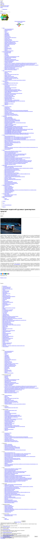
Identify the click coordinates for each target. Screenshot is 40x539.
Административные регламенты (10, 124)
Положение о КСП (8, 106)
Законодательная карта (9, 191)
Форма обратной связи (9, 181)
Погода (3, 300)
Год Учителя (4, 312)
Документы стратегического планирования (12, 120)
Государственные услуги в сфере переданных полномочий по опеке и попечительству (20, 139)
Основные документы (8, 123)
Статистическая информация (10, 101)
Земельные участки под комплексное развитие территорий (15, 163)
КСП (3, 105)
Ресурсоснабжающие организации (11, 182)
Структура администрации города (11, 84)
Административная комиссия (7, 302)
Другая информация (8, 145)
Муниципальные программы (10, 121)
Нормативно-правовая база (9, 190)
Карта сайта (7, 199)
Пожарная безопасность (6, 333)
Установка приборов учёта (7, 342)
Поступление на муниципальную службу (12, 56)
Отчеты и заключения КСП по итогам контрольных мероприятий (16, 110)
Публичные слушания (6, 339)
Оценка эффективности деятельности (11, 91)
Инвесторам (4, 165)
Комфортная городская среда (7, 319)
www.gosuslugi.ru (17, 264)
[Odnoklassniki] (2, 273)
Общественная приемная (9, 103)
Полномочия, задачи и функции (10, 94)
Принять (36, 536)
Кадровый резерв (8, 52)
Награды (6, 369)
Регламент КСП (7, 108)
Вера (3, 306)
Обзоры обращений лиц (9, 508)
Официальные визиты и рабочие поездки (12, 425)
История (6, 30)
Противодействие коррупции (10, 44)
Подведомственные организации (10, 87)
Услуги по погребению (9, 148)
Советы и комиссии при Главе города (11, 82)
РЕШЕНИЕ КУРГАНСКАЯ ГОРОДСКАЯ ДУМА (13, 127)
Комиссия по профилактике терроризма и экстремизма (12, 318)
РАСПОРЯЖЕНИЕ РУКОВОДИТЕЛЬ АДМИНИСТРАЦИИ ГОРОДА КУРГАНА (19, 133)
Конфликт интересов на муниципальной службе (13, 66)
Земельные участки (5, 315)
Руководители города (8, 40)
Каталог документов (8, 444)
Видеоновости (7, 368)
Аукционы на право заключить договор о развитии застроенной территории (18, 160)
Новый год (4, 327)
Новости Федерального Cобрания (11, 69)
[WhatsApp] (7, 273)
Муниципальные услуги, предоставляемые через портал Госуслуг (16, 137)
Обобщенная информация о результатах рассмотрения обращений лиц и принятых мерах (20, 189)
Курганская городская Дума (7, 288)
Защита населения (8, 92)
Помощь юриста (5, 335)
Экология (4, 344)
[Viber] (8, 273)
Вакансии (6, 53)
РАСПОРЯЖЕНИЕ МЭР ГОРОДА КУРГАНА (13, 132)
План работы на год (8, 109)
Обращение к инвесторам (9, 167)
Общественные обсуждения (7, 328)
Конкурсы (6, 54)
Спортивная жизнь (5, 290)
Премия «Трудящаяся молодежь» (10, 43)
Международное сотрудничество (8, 321)
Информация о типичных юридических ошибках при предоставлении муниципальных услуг (21, 147)
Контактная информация (9, 61)
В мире (3, 305)
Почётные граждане (8, 39)
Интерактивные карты (9, 195)
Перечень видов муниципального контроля (12, 141)
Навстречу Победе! (5, 301)
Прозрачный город (8, 47)
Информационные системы (9, 98)
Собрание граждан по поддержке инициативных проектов (15, 80)
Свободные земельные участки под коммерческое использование (16, 162)
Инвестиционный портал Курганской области (13, 179)
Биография (6, 406)
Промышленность (5, 337)
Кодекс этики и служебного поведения (11, 115)
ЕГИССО (6, 104)
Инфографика (7, 34)
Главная (3, 201)
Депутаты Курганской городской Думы (12, 74)
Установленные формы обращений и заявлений (13, 90)
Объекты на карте (8, 88)
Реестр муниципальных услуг (10, 135)
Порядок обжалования (9, 445)
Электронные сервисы (9, 143)
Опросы (6, 49)
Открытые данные (5, 193)
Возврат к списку (3, 277)
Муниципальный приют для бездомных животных (11, 324)
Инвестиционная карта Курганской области (12, 488)
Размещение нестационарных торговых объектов (13, 158)
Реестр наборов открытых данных (11, 194)
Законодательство (8, 58)
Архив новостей (5, 346)
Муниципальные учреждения (7, 323)
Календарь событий (8, 48)
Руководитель (7, 107)
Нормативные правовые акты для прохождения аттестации (15, 122)
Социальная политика (6, 297)
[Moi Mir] (4, 273)
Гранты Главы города (6, 295)
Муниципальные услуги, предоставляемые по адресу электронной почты (18, 136)
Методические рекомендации (10, 67)
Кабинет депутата (8, 75)
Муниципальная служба (6, 51)
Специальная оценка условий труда (11, 114)
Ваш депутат (7, 73)
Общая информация (8, 29)
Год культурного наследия (7, 310)
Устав (6, 31)
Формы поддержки (8, 177)
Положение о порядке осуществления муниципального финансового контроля (19, 111)
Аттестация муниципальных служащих (12, 60)
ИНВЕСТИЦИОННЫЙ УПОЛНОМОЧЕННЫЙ (13, 166)
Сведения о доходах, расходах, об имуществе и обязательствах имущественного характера (21, 63)
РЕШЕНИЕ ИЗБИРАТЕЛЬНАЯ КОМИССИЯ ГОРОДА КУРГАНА (17, 134)
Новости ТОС (5, 325)
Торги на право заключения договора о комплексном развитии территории (18, 161)
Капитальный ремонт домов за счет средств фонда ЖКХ (15, 154)
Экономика (7, 33)
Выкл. (8, 5)
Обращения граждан (6, 185)
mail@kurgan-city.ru (6, 526)
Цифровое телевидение (6, 343)
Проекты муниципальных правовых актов (12, 89)
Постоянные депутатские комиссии (11, 77)
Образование (4, 292)
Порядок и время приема (9, 187)
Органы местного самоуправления (8, 330)
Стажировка (7, 55)
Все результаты (3, 13)
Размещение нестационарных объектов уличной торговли (15, 159)
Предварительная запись (9, 144)
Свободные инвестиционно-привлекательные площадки (15, 176)
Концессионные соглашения (10, 156)
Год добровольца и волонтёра (7, 309)
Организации (7, 35)
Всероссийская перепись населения (8, 307)
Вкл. (6, 5)
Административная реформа (10, 96)
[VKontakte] (1, 273)
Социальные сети (8, 192)
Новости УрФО (5, 326)
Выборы (3, 308)
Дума (3, 70)
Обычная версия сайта (4, 6)
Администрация (5, 83)
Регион (3, 341)
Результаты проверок (8, 97)
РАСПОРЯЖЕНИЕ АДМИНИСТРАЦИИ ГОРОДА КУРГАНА (16, 130)
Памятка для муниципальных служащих (12, 68)
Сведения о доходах (8, 112)
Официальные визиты (6, 331)
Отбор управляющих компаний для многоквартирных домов (15, 153)
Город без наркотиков (6, 298)
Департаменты (7, 86)
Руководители (7, 85)
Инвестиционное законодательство (11, 174)
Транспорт (4, 294)
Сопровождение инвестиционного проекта (12, 175)
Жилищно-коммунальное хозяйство (8, 296)
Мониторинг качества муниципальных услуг (13, 142)
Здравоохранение (5, 314)
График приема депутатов (9, 76)
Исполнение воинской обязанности (8, 317)
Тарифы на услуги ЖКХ (9, 125)
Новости (6, 72)
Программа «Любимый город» (10, 42)
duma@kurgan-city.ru (6, 529)
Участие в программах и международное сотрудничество (15, 100)
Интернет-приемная (8, 79)
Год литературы (5, 311)
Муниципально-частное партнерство (11, 183)
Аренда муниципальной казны (10, 470)
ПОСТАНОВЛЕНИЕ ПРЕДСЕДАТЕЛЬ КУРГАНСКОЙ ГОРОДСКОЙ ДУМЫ (19, 129)
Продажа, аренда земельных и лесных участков (13, 151)
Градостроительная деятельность (10, 37)
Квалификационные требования (10, 57)
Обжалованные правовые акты (10, 118)
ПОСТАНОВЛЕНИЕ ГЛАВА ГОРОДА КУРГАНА (14, 128)
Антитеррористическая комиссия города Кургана (13, 93)
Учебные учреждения (8, 62)
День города (4, 313)
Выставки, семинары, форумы (10, 178)
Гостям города (7, 38)
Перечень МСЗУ (7, 149)
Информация (4, 9)
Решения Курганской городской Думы (11, 78)
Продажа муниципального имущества (11, 469)
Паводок (4, 332)
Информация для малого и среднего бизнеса (10, 316)
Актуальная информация (6, 204)
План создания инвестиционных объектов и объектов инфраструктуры (17, 173)
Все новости (4, 286)
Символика (7, 32)
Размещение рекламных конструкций (11, 155)
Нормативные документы (9, 113)
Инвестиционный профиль (9, 184)
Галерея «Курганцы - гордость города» (11, 41)
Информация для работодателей (10, 59)
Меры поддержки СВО (9, 140)
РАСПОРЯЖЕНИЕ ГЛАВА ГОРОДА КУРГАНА (13, 131)
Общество (4, 329)
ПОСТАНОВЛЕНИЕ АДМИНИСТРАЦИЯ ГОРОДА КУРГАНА (16, 126)
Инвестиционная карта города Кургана (12, 172)
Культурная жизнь (5, 291)
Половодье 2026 (5, 334)
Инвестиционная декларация (10, 489)
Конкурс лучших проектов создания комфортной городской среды (14, 320)
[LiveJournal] (5, 273)
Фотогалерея (7, 45)
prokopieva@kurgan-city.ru (7, 532)
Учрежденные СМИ (8, 424)
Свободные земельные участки (10, 164)
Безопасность (4, 303)
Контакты (6, 102)
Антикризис (4, 299)
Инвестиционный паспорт (9, 171)
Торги (3, 150)
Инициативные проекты (9, 50)
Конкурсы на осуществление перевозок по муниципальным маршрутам (17, 157)
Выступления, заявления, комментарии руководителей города (13, 345)
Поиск (3, 197)
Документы (4, 116)
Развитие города (7, 36)
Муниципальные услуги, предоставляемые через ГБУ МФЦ (15, 138)
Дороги (3, 289)
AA (1, 3)
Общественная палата (6, 293)
